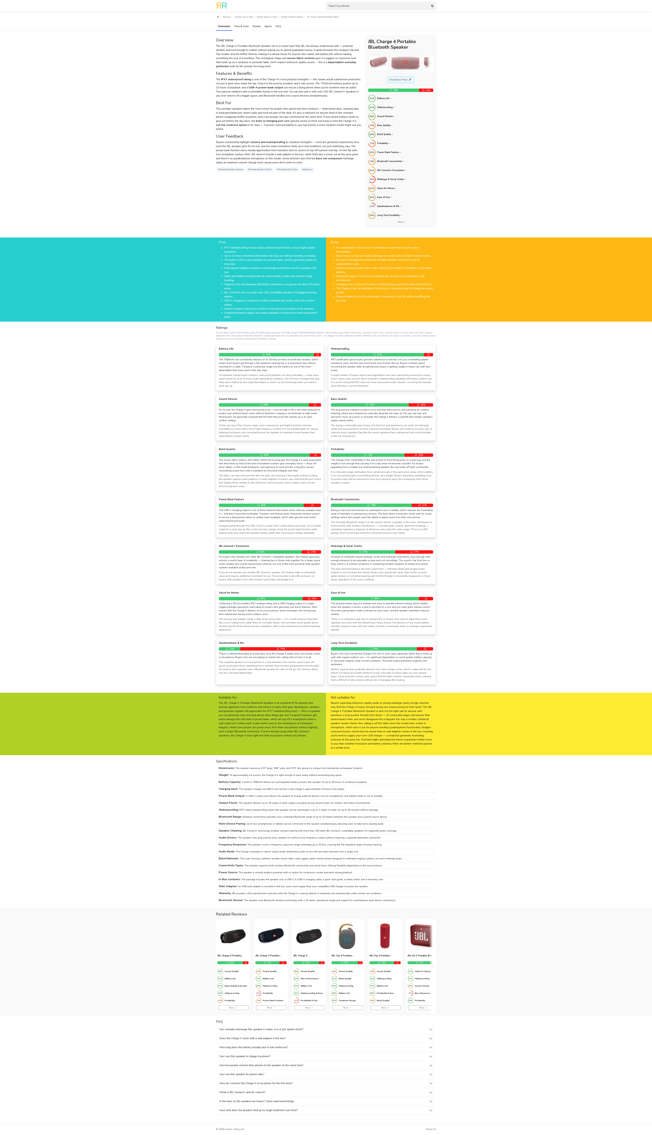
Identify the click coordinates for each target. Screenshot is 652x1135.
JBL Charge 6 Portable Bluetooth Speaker (229, 956)
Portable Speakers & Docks (267, 17)
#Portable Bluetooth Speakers (230, 169)
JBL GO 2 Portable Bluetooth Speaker (423, 956)
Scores (256, 26)
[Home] (218, 17)
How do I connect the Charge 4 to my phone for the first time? (256, 1083)
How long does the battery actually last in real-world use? (253, 1047)
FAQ (278, 26)
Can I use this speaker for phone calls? (241, 1074)
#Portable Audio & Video (287, 169)
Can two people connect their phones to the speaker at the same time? (261, 1065)
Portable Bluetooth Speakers (292, 17)
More (400, 222)
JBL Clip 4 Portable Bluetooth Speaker (341, 956)
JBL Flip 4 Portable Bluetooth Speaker (379, 956)
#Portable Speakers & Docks (260, 169)
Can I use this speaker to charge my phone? (244, 1056)
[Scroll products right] (433, 966)
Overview (224, 26)
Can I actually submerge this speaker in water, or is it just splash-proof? (261, 1029)
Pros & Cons (241, 26)
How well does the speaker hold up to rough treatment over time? (258, 1110)
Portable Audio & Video (244, 17)
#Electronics (307, 169)
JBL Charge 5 (300, 956)
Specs (268, 26)
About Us (431, 1129)
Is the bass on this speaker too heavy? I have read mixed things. (256, 1101)
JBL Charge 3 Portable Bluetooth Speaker (267, 956)
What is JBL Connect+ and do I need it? (242, 1092)
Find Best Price (399, 80)
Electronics (227, 17)
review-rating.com (234, 1129)
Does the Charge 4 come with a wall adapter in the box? (252, 1038)
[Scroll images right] (430, 63)
